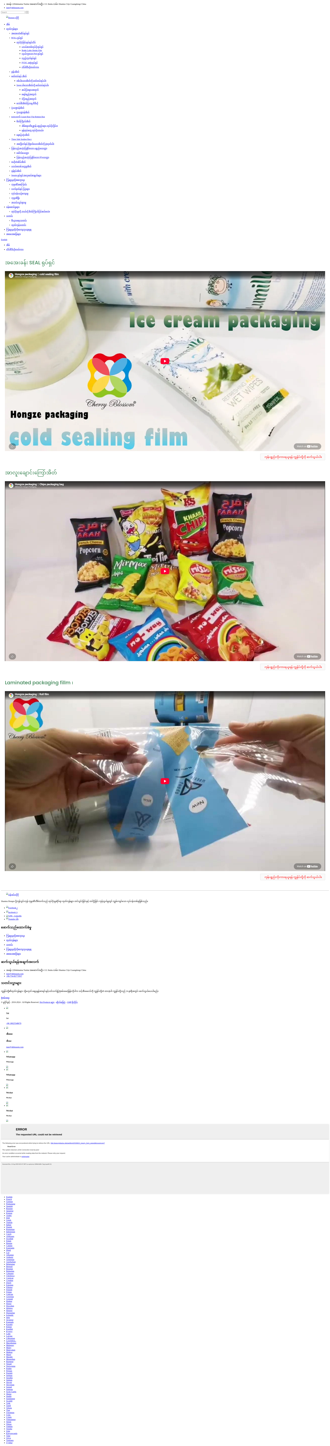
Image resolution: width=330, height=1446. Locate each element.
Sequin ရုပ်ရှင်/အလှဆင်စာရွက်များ (26, 175)
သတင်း (9, 216)
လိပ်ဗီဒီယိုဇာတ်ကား (30, 67)
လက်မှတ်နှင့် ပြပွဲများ (20, 189)
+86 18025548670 (13, 1023)
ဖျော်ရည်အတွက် (29, 94)
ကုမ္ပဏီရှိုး (15, 198)
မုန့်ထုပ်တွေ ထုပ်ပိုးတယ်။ (33, 130)
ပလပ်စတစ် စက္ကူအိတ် (21, 166)
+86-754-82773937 (14, 976)
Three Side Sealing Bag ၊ (21, 139)
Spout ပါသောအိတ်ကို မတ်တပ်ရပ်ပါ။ (32, 85)
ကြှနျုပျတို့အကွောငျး (15, 180)
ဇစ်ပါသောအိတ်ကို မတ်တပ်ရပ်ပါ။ (31, 81)
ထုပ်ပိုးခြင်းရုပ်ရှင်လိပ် (26, 42)
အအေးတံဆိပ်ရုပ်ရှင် (20, 33)
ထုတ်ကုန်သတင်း (18, 225)
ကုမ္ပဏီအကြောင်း (19, 184)
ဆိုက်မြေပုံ (60, 1002)
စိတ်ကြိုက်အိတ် (23, 121)
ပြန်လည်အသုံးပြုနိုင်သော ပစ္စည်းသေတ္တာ (29, 148)
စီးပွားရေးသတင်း (19, 220)
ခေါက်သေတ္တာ (22, 153)
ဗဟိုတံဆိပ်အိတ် (18, 162)
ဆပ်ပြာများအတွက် (30, 90)
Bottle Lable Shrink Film (32, 50)
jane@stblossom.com (14, 8)
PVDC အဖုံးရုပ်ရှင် (30, 63)
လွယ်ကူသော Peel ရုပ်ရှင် (32, 54)
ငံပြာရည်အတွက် (29, 99)
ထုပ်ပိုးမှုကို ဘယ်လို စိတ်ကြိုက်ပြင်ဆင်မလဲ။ (30, 211)
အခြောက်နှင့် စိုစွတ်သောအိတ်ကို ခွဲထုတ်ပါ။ (35, 144)
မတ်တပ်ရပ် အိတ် (19, 76)
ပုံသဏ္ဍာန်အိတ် (17, 108)
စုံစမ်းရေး (5, 998)
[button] (292, 457)
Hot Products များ (47, 1002)
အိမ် (8, 24)
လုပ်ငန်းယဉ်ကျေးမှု (19, 193)
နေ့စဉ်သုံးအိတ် (22, 135)
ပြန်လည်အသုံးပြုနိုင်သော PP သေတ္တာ (32, 157)
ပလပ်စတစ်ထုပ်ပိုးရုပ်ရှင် (32, 47)
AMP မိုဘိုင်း (72, 1002)
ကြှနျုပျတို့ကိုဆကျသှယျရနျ (18, 229)
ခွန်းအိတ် (15, 72)
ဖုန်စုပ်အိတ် (16, 171)
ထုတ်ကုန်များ (12, 29)
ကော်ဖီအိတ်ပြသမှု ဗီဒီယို (27, 103)
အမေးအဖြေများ (13, 234)
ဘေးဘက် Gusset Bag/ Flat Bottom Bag (28, 117)
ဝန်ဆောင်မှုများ (13, 207)
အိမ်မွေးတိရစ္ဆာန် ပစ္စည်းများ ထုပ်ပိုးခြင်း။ (40, 126)
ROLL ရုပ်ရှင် (17, 38)
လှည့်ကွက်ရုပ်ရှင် (29, 58)
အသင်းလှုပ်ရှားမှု (18, 202)
